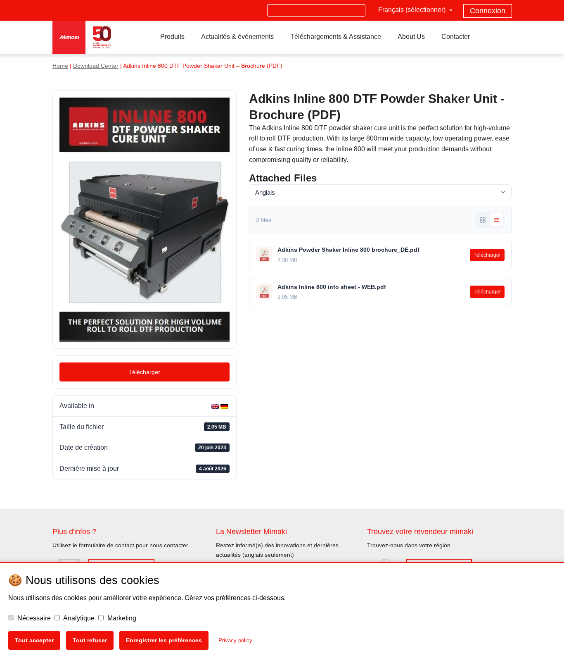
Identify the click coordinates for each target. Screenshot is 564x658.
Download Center (95, 66)
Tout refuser (90, 640)
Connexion (487, 11)
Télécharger (144, 372)
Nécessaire (33, 618)
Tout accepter (34, 640)
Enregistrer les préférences (164, 640)
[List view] (496, 219)
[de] (225, 405)
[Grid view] (482, 219)
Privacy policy (235, 640)
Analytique (78, 618)
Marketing (121, 618)
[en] (215, 405)
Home (60, 66)
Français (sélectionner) (412, 9)
